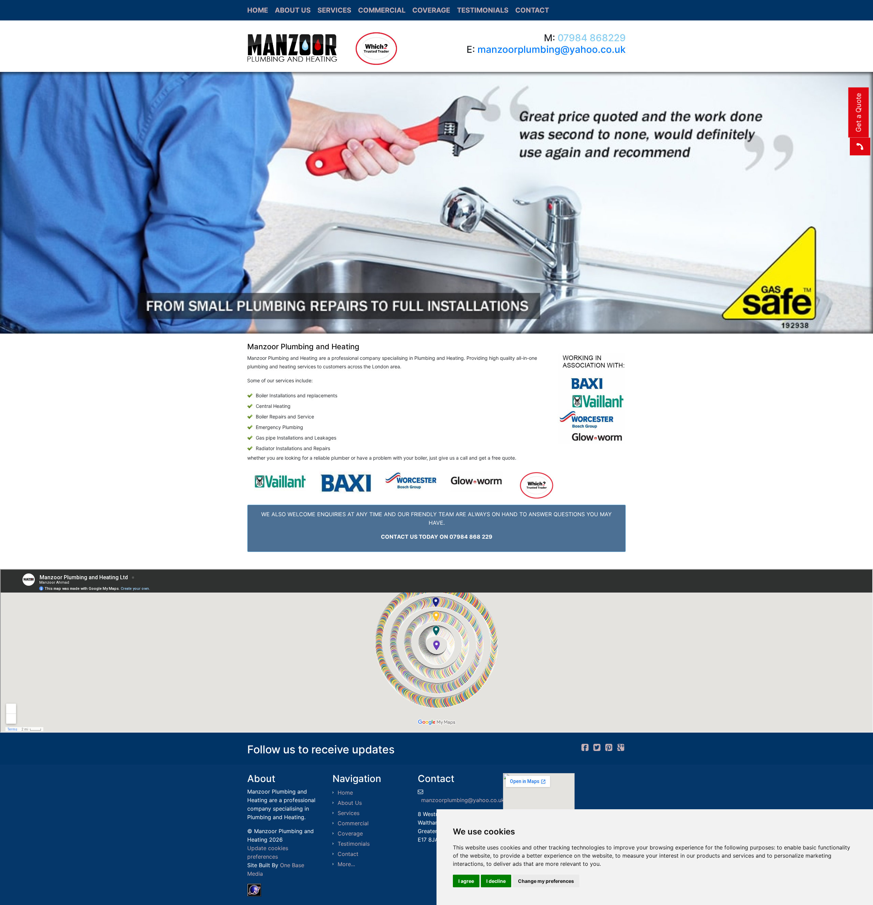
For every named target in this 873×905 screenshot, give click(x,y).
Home (257, 10)
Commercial (381, 10)
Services (334, 10)
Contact (532, 10)
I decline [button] (496, 881)
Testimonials (482, 10)
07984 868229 (592, 38)
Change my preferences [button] (546, 881)
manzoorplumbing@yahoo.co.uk (551, 49)
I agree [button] (466, 881)
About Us (293, 10)
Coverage (431, 10)
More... (346, 864)
